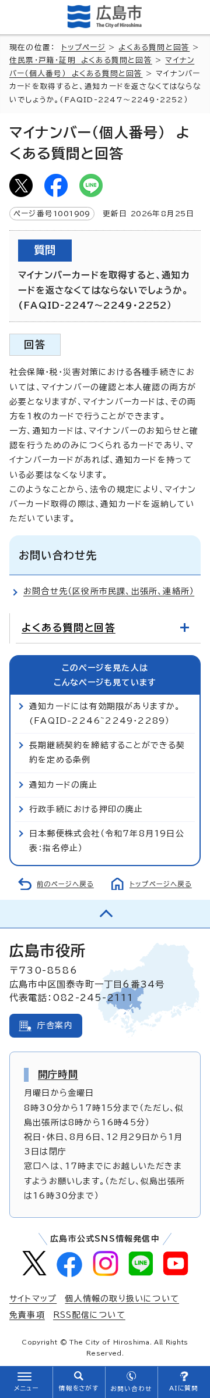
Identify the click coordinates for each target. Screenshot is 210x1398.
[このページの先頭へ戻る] (105, 914)
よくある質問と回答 (154, 47)
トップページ (83, 47)
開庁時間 (58, 1074)
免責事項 (27, 1315)
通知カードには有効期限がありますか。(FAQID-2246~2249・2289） (105, 713)
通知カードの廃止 (63, 785)
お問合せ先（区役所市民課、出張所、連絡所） (108, 591)
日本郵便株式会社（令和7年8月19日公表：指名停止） (106, 840)
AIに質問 (184, 1388)
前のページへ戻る (65, 884)
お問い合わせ (131, 1389)
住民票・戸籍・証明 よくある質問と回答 (80, 60)
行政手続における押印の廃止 (86, 809)
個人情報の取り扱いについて (122, 1299)
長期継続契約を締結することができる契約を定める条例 (107, 752)
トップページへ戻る (161, 884)
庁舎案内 (55, 1025)
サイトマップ (33, 1299)
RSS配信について (89, 1315)
